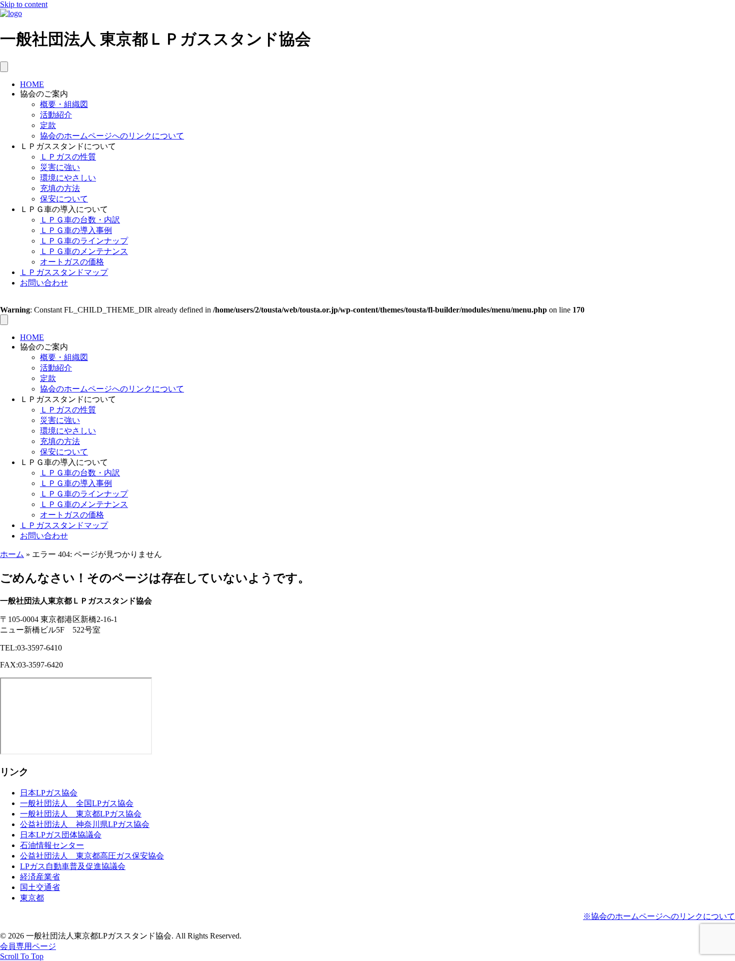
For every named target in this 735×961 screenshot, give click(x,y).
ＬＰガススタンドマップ (64, 272)
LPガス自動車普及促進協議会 (73, 866)
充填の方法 (60, 188)
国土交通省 (40, 887)
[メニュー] (4, 67)
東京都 (32, 898)
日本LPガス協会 (49, 792)
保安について (64, 198)
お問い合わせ (44, 282)
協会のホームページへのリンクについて (112, 136)
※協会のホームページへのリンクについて (659, 916)
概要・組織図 (64, 104)
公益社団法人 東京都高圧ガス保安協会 (92, 856)
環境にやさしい (68, 178)
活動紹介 (56, 114)
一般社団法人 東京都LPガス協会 (81, 814)
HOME (32, 84)
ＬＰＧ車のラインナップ (84, 240)
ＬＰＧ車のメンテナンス (84, 251)
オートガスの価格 (72, 262)
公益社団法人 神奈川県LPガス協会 (85, 824)
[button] (22, 956)
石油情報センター (52, 845)
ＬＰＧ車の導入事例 (76, 230)
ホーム (12, 554)
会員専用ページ (28, 946)
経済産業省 (40, 876)
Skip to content (24, 4)
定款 (48, 125)
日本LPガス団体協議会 (61, 834)
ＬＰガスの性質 (68, 156)
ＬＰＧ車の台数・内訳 (80, 220)
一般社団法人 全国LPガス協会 (77, 803)
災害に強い (60, 167)
